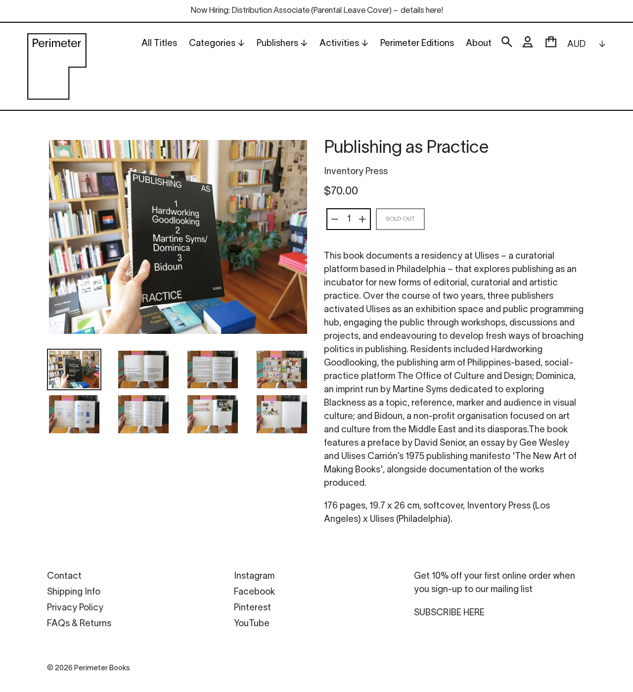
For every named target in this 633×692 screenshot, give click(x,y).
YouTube (252, 624)
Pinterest (252, 608)
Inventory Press (356, 172)
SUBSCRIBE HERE (449, 613)
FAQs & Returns (79, 624)
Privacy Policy (75, 608)
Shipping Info (73, 592)
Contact (64, 576)
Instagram (254, 576)
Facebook (254, 592)
